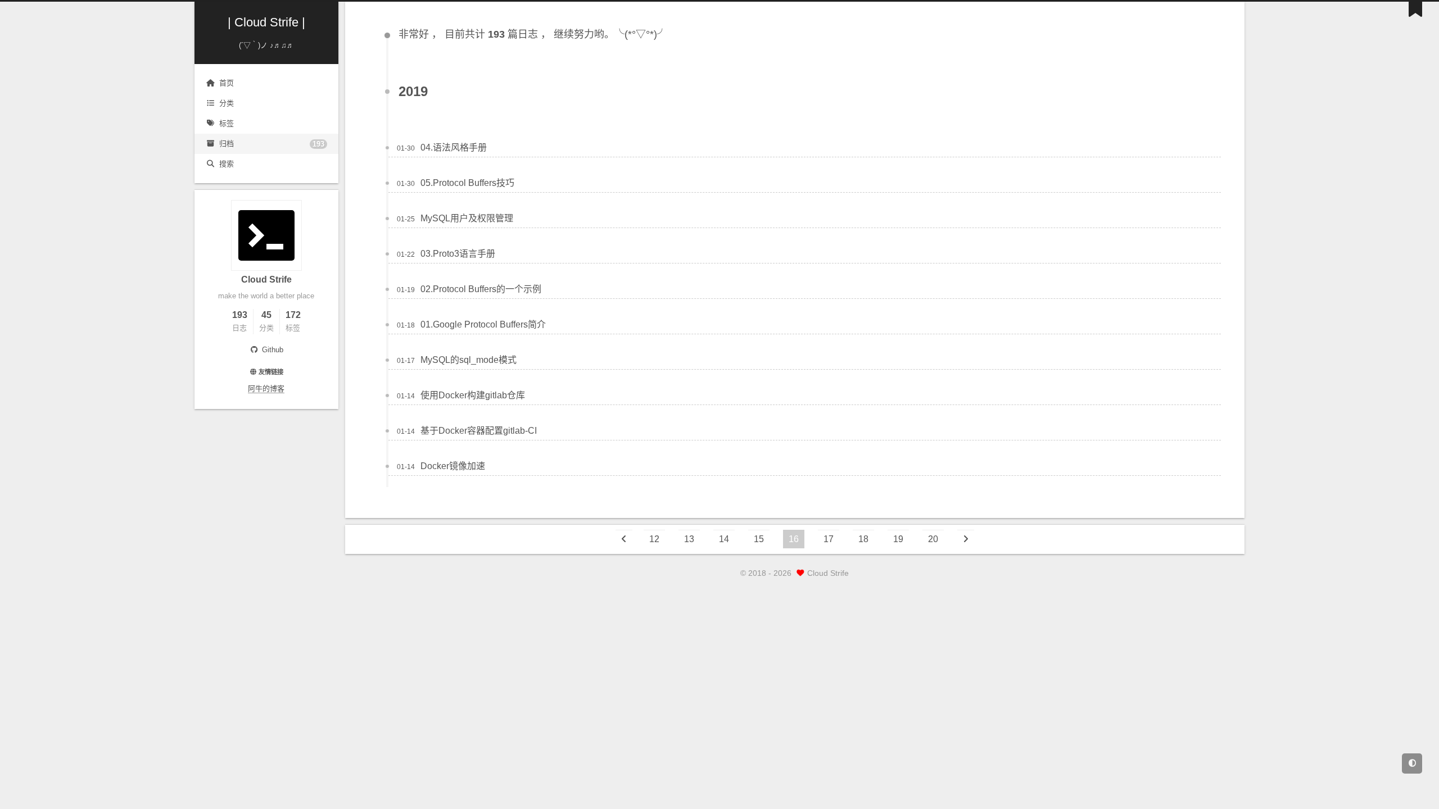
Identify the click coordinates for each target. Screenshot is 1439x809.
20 (933, 539)
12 (654, 539)
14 (724, 539)
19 (898, 539)
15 (759, 539)
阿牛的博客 (266, 388)
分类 (226, 103)
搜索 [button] (226, 164)
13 (689, 539)
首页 (226, 83)
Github (271, 350)
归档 (271, 143)
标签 (226, 123)
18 (863, 539)
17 (828, 539)
